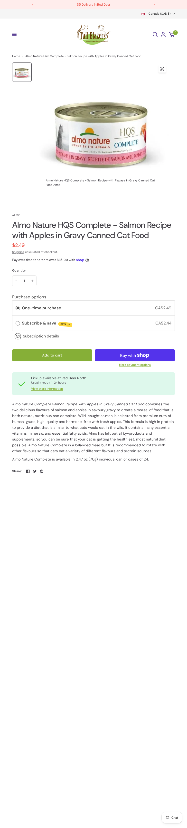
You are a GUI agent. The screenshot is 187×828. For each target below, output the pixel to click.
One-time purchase (41, 308)
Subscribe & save (46, 323)
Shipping (18, 252)
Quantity (19, 270)
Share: (17, 471)
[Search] (155, 34)
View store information (47, 388)
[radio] (18, 308)
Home (16, 56)
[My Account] (163, 34)
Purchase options (29, 297)
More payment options (135, 364)
